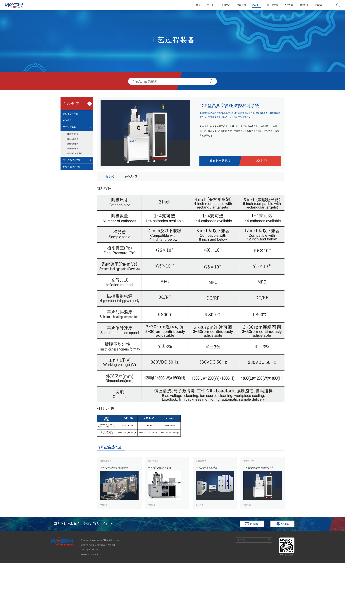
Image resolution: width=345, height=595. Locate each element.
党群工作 (241, 5)
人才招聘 (288, 5)
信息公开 (304, 5)
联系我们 (319, 5)
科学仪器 (67, 120)
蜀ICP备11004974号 (89, 550)
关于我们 (211, 5)
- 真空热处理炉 (72, 139)
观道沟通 (94, 554)
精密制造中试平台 (71, 166)
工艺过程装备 (69, 127)
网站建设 (85, 554)
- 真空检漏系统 (72, 144)
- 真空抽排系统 (72, 148)
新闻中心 (226, 5)
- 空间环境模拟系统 (74, 153)
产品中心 (256, 5)
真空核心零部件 (70, 113)
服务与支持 (272, 5)
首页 (198, 5)
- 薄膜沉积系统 (72, 134)
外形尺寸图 (131, 176)
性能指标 (110, 176)
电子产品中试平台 (71, 160)
